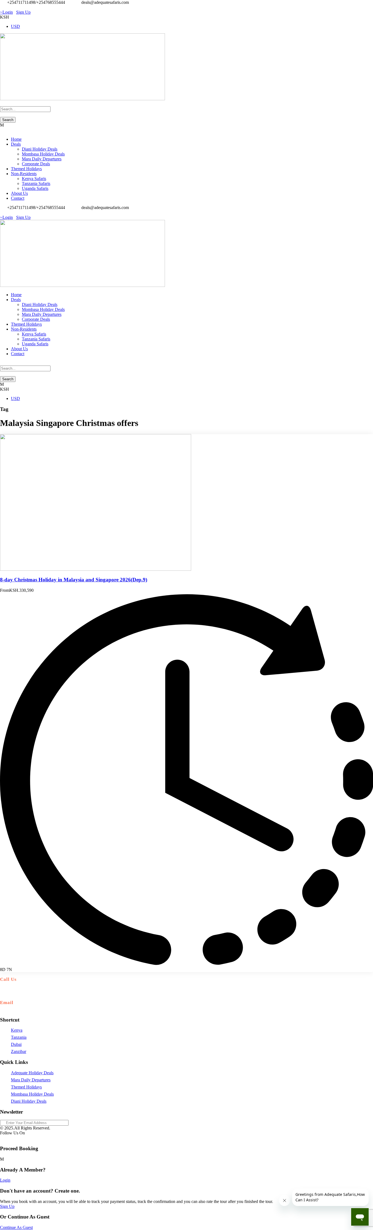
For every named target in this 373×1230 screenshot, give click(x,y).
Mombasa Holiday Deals (43, 154)
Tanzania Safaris (36, 183)
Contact (17, 198)
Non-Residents (24, 173)
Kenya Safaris (34, 178)
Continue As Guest (16, 1227)
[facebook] (1, 7)
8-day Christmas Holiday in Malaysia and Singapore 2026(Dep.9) (73, 579)
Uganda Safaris (35, 188)
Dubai (16, 1044)
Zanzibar (18, 1051)
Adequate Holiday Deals (32, 1072)
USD (15, 26)
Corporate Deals (36, 163)
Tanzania (18, 1037)
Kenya (16, 1030)
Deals (16, 144)
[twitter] (5, 7)
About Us (19, 193)
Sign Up (7, 1206)
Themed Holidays (26, 168)
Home (16, 139)
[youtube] (8, 7)
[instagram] (11, 7)
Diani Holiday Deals (39, 149)
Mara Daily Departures (41, 159)
